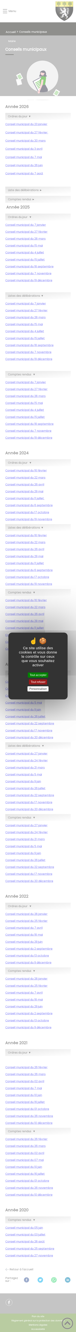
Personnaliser (38, 688)
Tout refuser (38, 681)
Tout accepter (38, 675)
